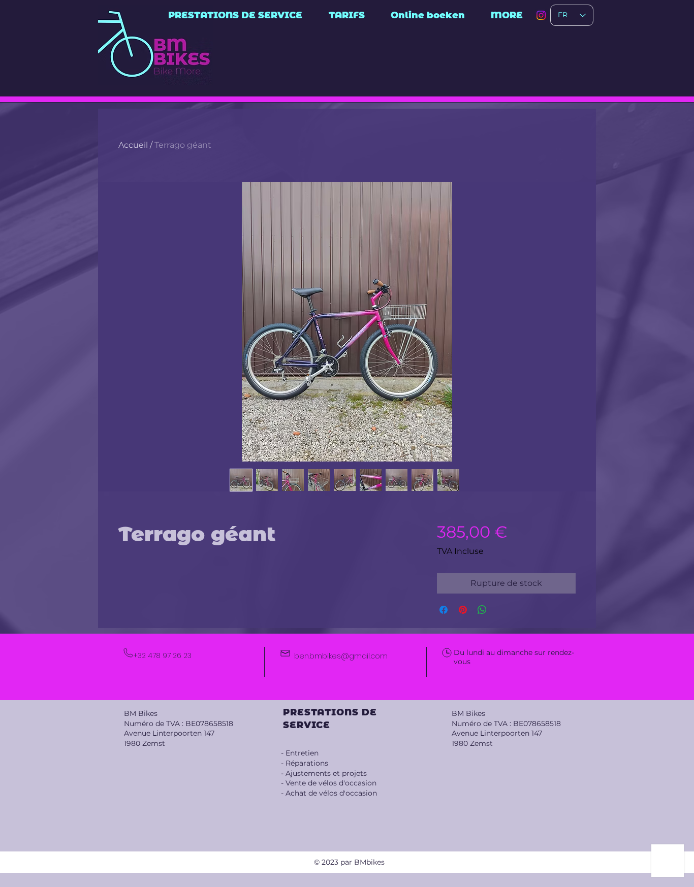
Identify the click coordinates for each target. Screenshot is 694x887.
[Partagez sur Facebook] (443, 610)
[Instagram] (541, 15)
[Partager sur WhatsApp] (482, 610)
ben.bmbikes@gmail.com (341, 656)
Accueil (133, 145)
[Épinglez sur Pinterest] (463, 610)
